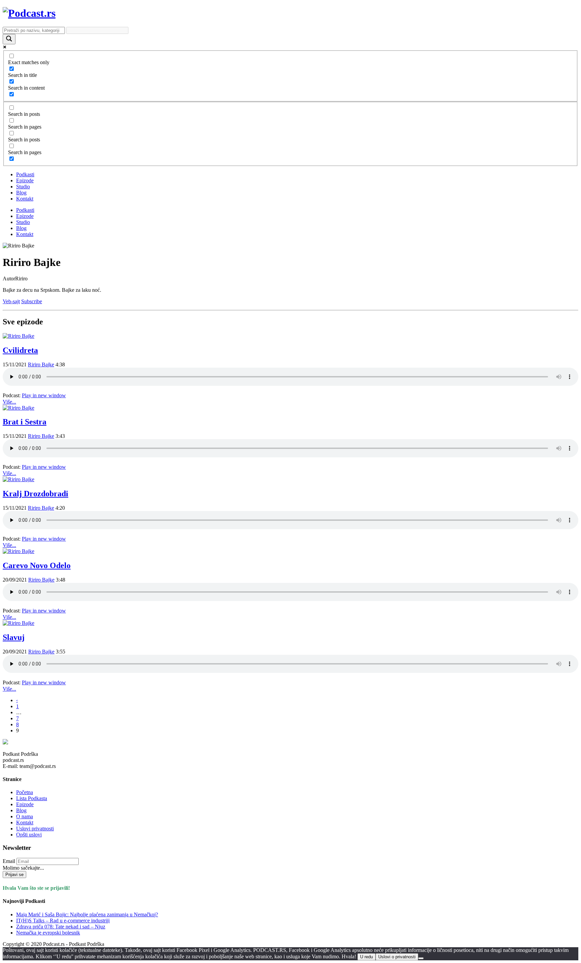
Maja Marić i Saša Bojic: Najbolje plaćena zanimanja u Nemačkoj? (87, 914)
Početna (24, 792)
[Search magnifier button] (9, 39)
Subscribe (31, 301)
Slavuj (14, 637)
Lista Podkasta (31, 798)
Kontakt (24, 198)
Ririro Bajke (41, 364)
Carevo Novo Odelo (37, 565)
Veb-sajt (11, 301)
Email (9, 861)
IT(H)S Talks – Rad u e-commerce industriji (63, 920)
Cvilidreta (20, 350)
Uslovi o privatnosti (397, 956)
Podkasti (25, 174)
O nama (24, 816)
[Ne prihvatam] (421, 958)
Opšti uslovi (29, 834)
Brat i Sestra (24, 421)
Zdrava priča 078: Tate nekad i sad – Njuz (60, 926)
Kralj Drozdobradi (35, 493)
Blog (21, 192)
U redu (366, 956)
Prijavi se (14, 874)
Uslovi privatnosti (35, 828)
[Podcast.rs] (29, 13)
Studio (23, 186)
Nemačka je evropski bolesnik (48, 932)
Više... (9, 402)
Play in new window (44, 395)
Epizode (25, 180)
